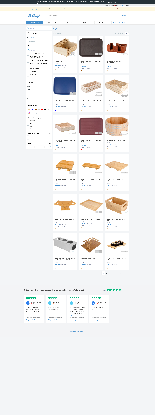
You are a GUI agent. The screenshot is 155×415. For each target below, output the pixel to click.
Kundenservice (109, 5)
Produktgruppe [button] (33, 33)
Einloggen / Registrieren (120, 22)
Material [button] (30, 83)
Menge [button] (30, 143)
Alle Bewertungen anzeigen (77, 331)
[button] (39, 86)
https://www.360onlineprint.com (37, 9)
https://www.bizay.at (57, 8)
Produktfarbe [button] (32, 106)
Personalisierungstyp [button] (35, 118)
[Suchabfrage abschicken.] (28, 28)
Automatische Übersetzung (33, 317)
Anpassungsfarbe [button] (33, 133)
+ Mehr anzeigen (31, 102)
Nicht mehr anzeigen (113, 2)
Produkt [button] (30, 46)
